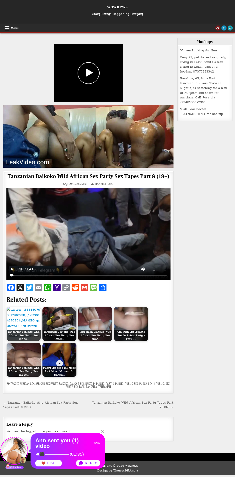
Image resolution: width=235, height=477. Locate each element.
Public (119, 383)
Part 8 (110, 383)
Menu (15, 28)
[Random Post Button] (217, 28)
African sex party (46, 383)
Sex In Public (156, 383)
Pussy (143, 383)
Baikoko (63, 383)
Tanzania (91, 386)
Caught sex (77, 383)
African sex (27, 383)
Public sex (131, 383)
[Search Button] (230, 28)
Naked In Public (94, 383)
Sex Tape (79, 386)
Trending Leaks (104, 184)
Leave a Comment (77, 184)
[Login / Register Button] (224, 28)
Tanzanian (104, 386)
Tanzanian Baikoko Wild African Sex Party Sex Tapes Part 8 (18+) (88, 176)
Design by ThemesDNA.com (117, 470)
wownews (117, 7)
